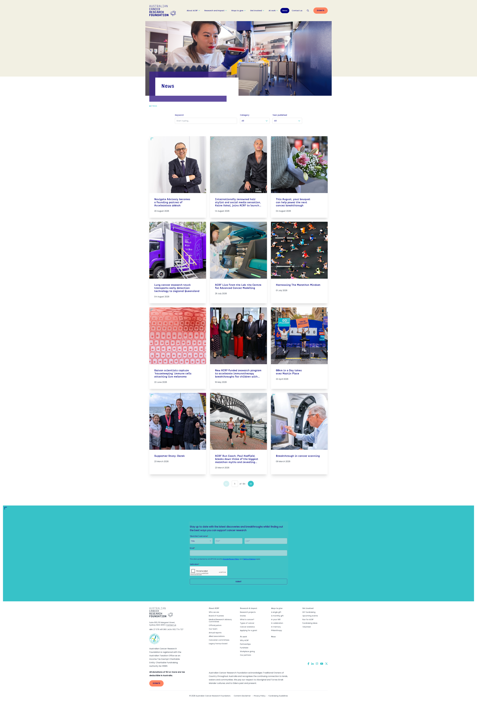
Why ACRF (244, 640)
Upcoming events (310, 616)
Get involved (256, 10)
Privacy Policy (259, 696)
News (284, 10)
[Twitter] (326, 663)
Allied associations (217, 636)
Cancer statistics (247, 627)
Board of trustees (216, 616)
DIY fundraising (308, 612)
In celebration (277, 623)
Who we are (214, 612)
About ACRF (192, 10)
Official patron (215, 625)
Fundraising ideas (309, 623)
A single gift (276, 612)
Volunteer (306, 627)
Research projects (248, 612)
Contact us (297, 10)
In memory (276, 627)
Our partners (245, 655)
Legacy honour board (218, 643)
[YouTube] (321, 664)
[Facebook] (308, 663)
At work (272, 10)
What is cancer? (247, 619)
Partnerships (245, 644)
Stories (243, 616)
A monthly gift (277, 616)
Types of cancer (247, 623)
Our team (213, 629)
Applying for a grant (248, 630)
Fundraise (244, 647)
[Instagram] (317, 663)
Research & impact (248, 608)
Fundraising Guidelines (278, 696)
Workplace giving (247, 651)
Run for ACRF (308, 619)
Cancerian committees (219, 640)
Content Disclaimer (242, 696)
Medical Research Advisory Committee (220, 620)
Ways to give (237, 10)
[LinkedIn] (312, 663)
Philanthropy (276, 630)
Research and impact (214, 10)
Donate (320, 10)
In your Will (275, 619)
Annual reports (215, 632)
